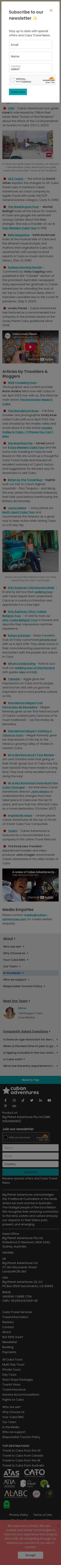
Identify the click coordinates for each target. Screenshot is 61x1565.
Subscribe (18, 92)
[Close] (51, 10)
